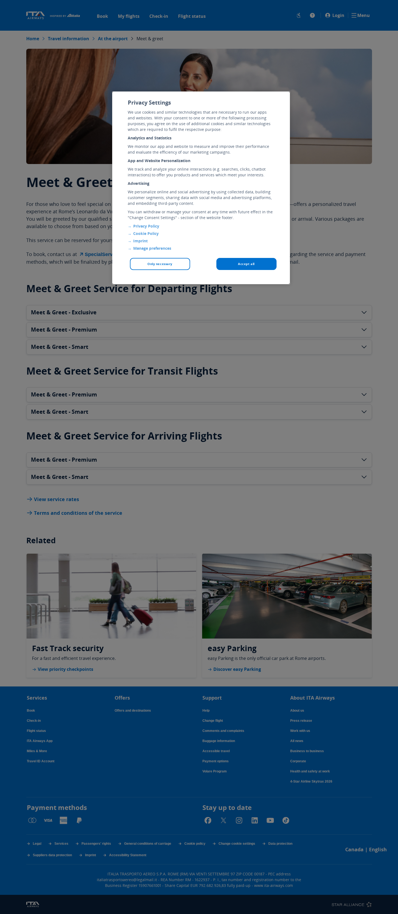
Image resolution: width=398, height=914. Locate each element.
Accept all (246, 264)
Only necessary (159, 264)
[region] (201, 187)
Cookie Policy (146, 233)
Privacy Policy (146, 226)
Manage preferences (152, 248)
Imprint (140, 240)
